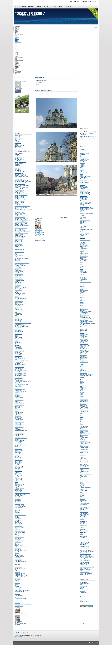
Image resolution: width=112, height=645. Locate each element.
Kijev (37, 86)
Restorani (31, 7)
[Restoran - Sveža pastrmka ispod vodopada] (22, 112)
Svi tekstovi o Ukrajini (41, 80)
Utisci (54, 7)
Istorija (60, 7)
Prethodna (37, 240)
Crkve (37, 84)
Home (16, 7)
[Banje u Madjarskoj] (20, 598)
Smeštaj (23, 7)
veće (78, 1)
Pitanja (39, 7)
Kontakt (68, 7)
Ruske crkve (39, 82)
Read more (17, 603)
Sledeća (43, 240)
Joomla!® (96, 642)
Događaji (47, 7)
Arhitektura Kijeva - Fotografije (20, 81)
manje (94, 1)
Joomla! (16, 635)
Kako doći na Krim (18, 88)
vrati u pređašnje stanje (86, 1)
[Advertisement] (23, 122)
